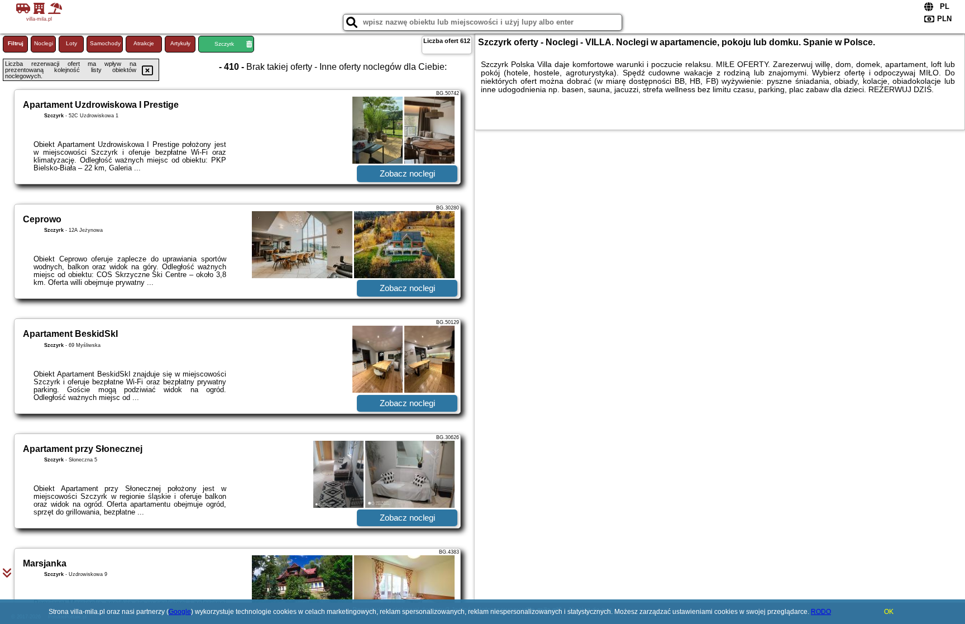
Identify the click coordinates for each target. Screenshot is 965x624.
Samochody (105, 43)
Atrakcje (143, 43)
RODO (821, 612)
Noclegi (43, 43)
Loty (71, 43)
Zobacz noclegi (407, 173)
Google (180, 612)
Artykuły (180, 43)
